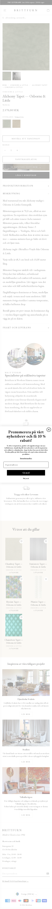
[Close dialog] (49, 429)
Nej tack (26, 478)
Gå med (26, 472)
